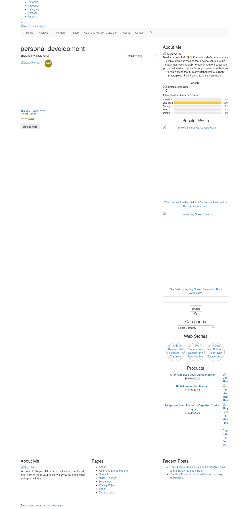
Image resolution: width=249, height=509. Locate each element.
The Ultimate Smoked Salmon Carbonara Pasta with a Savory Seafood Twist (197, 468)
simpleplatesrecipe (52, 505)
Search (196, 308)
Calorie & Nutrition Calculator (101, 32)
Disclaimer (105, 481)
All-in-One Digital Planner (113, 470)
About (126, 32)
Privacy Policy (107, 485)
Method (60, 32)
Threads (33, 13)
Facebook (33, 5)
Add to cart (30, 126)
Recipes (44, 32)
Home (29, 32)
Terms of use (106, 492)
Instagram (34, 9)
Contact (139, 32)
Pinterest (33, 2)
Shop (76, 32)
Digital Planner (107, 478)
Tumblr (32, 16)
